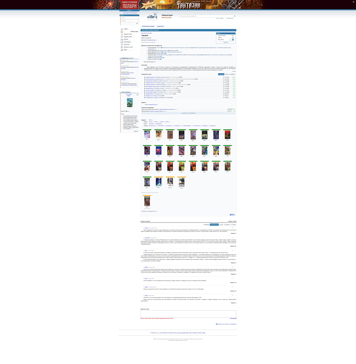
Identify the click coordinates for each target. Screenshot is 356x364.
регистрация (126, 12)
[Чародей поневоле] (147, 137)
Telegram (195, 333)
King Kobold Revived (158, 79)
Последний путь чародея (152, 97)
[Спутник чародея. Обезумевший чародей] (205, 170)
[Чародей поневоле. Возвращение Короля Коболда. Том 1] (182, 138)
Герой (128, 95)
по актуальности (214, 224)
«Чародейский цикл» (151, 40)
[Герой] (130, 106)
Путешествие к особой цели (163, 54)
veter (234, 71)
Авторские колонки (128, 47)
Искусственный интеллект (178, 54)
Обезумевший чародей (151, 92)
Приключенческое (164, 50)
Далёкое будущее (160, 53)
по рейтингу (232, 74)
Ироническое (173, 50)
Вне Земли (158, 52)
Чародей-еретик (149, 88)
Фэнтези (159, 47)
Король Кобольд (149, 79)
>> (133, 128)
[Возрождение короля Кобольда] (170, 186)
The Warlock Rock (159, 93)
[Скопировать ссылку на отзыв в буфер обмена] (144, 228)
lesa (146, 278)
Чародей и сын (149, 95)
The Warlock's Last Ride (163, 97)
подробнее (225, 42)
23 (154, 61)
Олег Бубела (129, 94)
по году (226, 74)
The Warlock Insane (162, 92)
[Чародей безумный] (216, 154)
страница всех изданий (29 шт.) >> (149, 211)
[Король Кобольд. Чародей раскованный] (216, 138)
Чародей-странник (150, 84)
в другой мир (206, 54)
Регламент (165, 333)
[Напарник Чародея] (193, 154)
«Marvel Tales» (133, 85)
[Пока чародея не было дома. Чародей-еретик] (182, 170)
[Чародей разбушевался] (170, 154)
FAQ (170, 333)
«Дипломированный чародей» (166, 109)
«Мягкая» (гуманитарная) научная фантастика (205, 47)
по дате (221, 224)
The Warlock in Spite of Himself (162, 77)
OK (136, 23)
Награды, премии (128, 36)
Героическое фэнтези (168, 47)
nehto (146, 287)
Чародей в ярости (150, 82)
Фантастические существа (154, 56)
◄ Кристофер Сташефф (148, 26)
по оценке (233, 224)
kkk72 (146, 267)
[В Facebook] (232, 214)
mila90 (122, 114)
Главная (126, 28)
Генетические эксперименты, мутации (221, 54)
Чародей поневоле (150, 77)
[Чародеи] (193, 139)
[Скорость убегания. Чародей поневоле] (147, 154)
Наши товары (202, 333)
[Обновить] (137, 95)
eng (156, 333)
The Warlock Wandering (160, 84)
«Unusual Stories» (125, 85)
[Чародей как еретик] (228, 154)
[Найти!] (234, 16)
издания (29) (160, 26)
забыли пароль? (133, 12)
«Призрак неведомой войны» (156, 111)
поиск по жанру (219, 18)
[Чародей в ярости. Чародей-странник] (193, 170)
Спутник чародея (150, 90)
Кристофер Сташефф (146, 33)
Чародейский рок (150, 93)
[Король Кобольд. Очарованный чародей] (170, 170)
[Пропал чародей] (205, 154)
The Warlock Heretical (159, 88)
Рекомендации (127, 41)
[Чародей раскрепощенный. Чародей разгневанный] (205, 138)
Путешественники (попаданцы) (193, 54)
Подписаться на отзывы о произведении (226, 324)
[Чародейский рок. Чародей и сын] (216, 170)
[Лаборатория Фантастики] (153, 16)
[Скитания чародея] (228, 138)
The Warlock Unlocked (162, 80)
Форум (125, 49)
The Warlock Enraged (160, 82)
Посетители (126, 44)
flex (146, 250)
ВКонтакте (189, 333)
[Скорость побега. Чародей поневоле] (159, 170)
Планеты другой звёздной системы (171, 52)
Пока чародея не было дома (152, 86)
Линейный (160, 57)
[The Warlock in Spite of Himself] (147, 205)
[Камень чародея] (182, 154)
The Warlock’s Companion (161, 90)
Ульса (146, 228)
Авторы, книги (134, 31)
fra (158, 333)
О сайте (152, 333)
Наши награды (182, 333)
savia (146, 295)
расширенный (230, 18)
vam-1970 (147, 237)
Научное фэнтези (179, 47)
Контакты (174, 333)
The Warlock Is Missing (165, 86)
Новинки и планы (128, 34)
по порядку (221, 74)
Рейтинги (126, 39)
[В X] (234, 214)
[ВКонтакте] (230, 214)
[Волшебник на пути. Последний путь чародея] (228, 170)
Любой (158, 59)
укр (160, 333)
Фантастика (189, 47)
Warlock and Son (157, 95)
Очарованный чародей (151, 80)
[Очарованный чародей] (182, 186)
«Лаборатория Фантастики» (180, 340)
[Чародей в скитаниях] (159, 154)
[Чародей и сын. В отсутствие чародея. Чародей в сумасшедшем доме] (147, 170)
